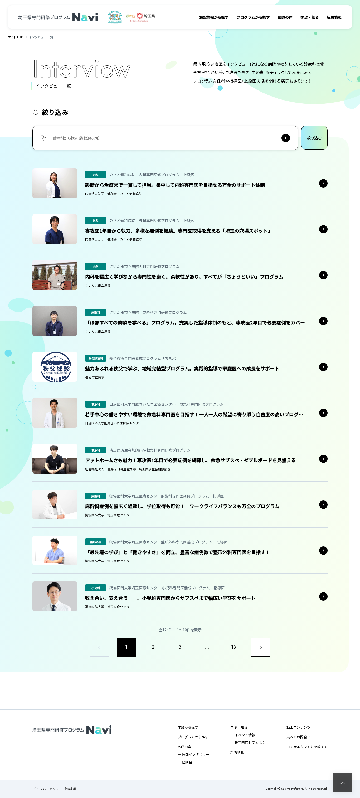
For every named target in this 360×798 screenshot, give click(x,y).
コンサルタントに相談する (307, 746)
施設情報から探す (214, 17)
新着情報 (334, 17)
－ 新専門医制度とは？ (247, 742)
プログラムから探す (253, 17)
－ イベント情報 (242, 735)
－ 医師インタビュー (193, 754)
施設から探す (188, 727)
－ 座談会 (185, 762)
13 (234, 647)
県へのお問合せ (298, 737)
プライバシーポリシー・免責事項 (54, 788)
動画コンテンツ (298, 727)
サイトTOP (15, 37)
